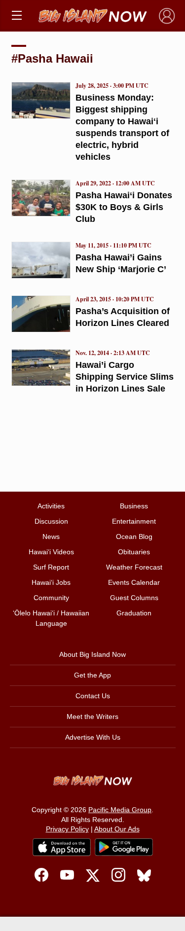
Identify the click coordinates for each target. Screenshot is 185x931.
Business (134, 506)
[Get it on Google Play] (124, 847)
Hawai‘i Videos (51, 552)
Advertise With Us (92, 737)
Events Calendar (134, 582)
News (51, 536)
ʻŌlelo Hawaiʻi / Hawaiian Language (51, 618)
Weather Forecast (134, 567)
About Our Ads (117, 829)
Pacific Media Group (119, 810)
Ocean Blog (134, 536)
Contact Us (92, 696)
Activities (51, 506)
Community (51, 598)
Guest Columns (134, 598)
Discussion (51, 521)
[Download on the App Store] (62, 847)
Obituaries (134, 552)
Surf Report (51, 567)
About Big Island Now (92, 654)
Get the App (92, 675)
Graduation (133, 613)
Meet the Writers (92, 716)
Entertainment (134, 521)
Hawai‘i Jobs (51, 582)
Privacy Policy (67, 829)
